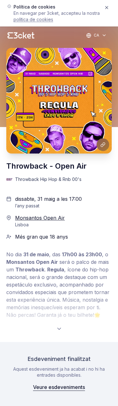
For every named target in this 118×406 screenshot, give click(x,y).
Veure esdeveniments (59, 387)
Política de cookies (33, 19)
